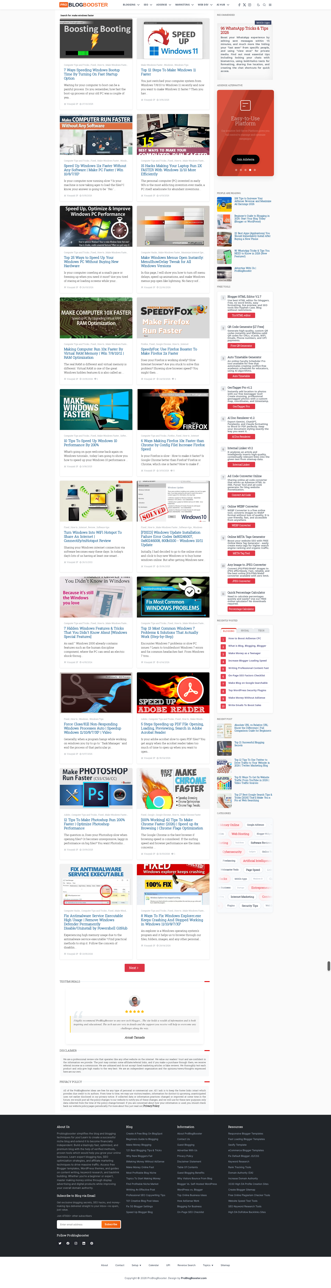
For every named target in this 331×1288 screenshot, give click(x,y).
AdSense (161, 4)
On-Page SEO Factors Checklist (246, 675)
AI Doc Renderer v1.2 (241, 418)
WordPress (257, 825)
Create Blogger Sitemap (241, 1189)
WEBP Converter (241, 525)
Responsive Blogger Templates (245, 1133)
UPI (168, 1265)
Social (245, 630)
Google (151, 814)
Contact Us (183, 1139)
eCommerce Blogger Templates (246, 1150)
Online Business (249, 887)
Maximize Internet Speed (193, 252)
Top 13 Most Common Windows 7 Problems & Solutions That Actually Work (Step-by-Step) (169, 632)
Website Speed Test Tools (242, 1200)
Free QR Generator (241, 345)
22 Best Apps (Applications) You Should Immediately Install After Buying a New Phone (252, 236)
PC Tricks (260, 842)
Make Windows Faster (117, 64)
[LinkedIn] (84, 1243)
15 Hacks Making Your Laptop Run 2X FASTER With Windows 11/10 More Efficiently (171, 169)
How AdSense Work (188, 1200)
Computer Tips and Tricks (77, 64)
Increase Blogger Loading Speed (247, 660)
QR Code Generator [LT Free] (246, 327)
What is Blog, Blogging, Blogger (247, 645)
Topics (208, 1265)
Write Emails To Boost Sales (244, 705)
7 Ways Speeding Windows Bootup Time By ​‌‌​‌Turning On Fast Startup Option (92, 74)
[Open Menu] (270, 4)
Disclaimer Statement (189, 1161)
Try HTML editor (241, 315)
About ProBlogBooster (189, 1133)
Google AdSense (237, 824)
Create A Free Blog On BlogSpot (144, 1133)
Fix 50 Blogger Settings (139, 1206)
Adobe (144, 719)
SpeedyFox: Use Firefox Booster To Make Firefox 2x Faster (169, 351)
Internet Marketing (228, 896)
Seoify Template (237, 1144)
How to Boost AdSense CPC (244, 638)
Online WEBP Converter (243, 506)
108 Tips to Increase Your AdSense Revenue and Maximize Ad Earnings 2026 (252, 201)
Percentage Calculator (241, 609)
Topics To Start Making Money (143, 1178)
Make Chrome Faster (190, 814)
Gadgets (265, 852)
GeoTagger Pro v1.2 (240, 387)
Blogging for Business (189, 1206)
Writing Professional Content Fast (248, 668)
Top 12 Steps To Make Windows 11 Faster (168, 72)
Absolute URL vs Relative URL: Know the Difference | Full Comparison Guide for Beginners (252, 727)
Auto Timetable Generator (244, 357)
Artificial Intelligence (239, 861)
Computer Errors (266, 878)
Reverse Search (186, 1265)
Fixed (94, 64)
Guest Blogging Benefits (190, 1172)
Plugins (250, 905)
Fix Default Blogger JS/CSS (243, 1155)
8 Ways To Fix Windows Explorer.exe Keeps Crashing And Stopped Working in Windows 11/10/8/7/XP (172, 919)
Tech (261, 630)
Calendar (154, 1265)
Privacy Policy (185, 1155)
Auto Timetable (241, 376)
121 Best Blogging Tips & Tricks (144, 1150)
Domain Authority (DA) (240, 1172)
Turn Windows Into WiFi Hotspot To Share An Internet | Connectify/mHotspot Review (93, 536)
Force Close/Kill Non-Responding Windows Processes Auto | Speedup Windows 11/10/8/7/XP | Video (92, 728)
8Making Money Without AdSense (145, 1161)
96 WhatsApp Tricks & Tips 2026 (244, 30)
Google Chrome (164, 344)
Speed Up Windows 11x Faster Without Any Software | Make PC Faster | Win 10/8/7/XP (95, 169)
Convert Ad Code (241, 495)
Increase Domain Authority (243, 1178)
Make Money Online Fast (140, 1167)
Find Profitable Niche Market (142, 1183)
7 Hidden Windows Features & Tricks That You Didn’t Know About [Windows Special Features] (95, 632)
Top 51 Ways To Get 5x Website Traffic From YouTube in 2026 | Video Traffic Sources (251, 780)
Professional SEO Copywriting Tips (145, 1195)
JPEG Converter (241, 581)
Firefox (144, 344)
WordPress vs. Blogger (190, 1189)
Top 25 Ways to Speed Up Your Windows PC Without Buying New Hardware (91, 261)
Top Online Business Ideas (192, 1195)
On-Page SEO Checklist (190, 1212)
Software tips (127, 435)
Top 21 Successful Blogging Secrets (249, 744)
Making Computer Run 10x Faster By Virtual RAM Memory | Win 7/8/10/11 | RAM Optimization (94, 353)
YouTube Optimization (227, 833)
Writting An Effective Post (140, 1189)
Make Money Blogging (138, 1144)
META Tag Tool (241, 553)
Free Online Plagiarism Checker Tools (249, 1195)
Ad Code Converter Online (245, 476)
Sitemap (225, 1265)
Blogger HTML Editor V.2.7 (244, 296)
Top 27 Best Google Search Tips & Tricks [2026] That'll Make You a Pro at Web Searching (253, 797)
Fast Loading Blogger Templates (246, 1139)
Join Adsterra (245, 159)
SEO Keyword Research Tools (244, 1206)
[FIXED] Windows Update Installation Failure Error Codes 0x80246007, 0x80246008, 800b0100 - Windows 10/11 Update (172, 538)
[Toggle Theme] (258, 4)
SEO (146, 4)
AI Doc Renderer (241, 436)
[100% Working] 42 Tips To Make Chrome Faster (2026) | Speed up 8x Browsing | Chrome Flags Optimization (172, 823)
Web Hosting (256, 834)
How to (101, 64)
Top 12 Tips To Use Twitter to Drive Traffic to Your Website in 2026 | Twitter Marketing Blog (252, 762)
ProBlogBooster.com (194, 1278)
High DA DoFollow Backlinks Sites (247, 1212)
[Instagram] (249, 4)
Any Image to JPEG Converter (247, 564)
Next (132, 968)
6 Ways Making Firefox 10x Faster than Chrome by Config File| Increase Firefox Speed (173, 444)
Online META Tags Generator (246, 536)
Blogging (129, 4)
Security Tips (269, 905)
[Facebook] (239, 4)
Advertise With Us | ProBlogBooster (245, 269)
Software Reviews (236, 843)
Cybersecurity (244, 852)
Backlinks (226, 870)
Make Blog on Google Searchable (248, 682)
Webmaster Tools (250, 869)
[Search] (264, 4)
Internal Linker (241, 464)
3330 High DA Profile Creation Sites (248, 1183)
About (104, 1265)
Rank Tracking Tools (239, 1167)
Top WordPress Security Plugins (247, 690)
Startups (267, 888)
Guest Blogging (185, 1144)
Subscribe (111, 1224)
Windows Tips (181, 64)
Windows (169, 64)
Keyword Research (238, 1161)
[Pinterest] (92, 1243)
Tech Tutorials (227, 887)
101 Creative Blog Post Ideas (142, 1200)
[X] (244, 4)
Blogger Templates (226, 906)
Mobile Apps (263, 22)
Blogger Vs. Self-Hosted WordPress (197, 1183)
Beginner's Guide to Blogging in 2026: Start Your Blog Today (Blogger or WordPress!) (252, 218)
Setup (136, 1265)
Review (92, 527)
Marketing (182, 4)
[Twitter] (60, 1243)
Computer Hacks (149, 252)
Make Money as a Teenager (244, 653)
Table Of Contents (187, 1167)
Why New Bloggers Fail (139, 1155)
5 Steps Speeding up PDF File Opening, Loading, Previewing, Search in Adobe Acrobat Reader (172, 728)
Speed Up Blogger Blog (139, 1212)
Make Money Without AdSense (246, 697)
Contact (119, 1265)
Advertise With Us (187, 1150)
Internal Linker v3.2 (240, 448)
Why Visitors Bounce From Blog (194, 1178)
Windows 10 (244, 879)
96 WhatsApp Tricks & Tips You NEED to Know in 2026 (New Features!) (251, 253)
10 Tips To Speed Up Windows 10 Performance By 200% (90, 442)
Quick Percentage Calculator (246, 592)
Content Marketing (261, 897)
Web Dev (203, 4)
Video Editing (266, 861)
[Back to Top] (329, 966)
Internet (184, 344)
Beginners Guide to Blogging (142, 1139)
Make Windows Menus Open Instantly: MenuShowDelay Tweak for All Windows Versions (172, 261)
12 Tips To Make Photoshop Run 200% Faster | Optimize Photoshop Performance (94, 823)
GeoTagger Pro (241, 406)
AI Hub (221, 4)
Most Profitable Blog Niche (141, 1172)
